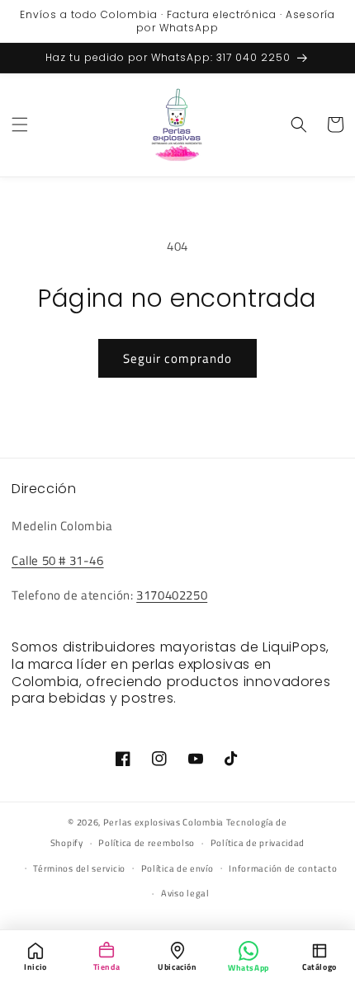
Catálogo (319, 967)
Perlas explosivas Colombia (163, 822)
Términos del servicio (79, 868)
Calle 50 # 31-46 (58, 560)
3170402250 (171, 595)
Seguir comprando (177, 358)
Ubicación (177, 967)
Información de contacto (283, 868)
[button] (20, 124)
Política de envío (177, 868)
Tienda (107, 967)
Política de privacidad (258, 842)
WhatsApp (248, 968)
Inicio (35, 967)
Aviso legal (185, 893)
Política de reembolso (146, 842)
